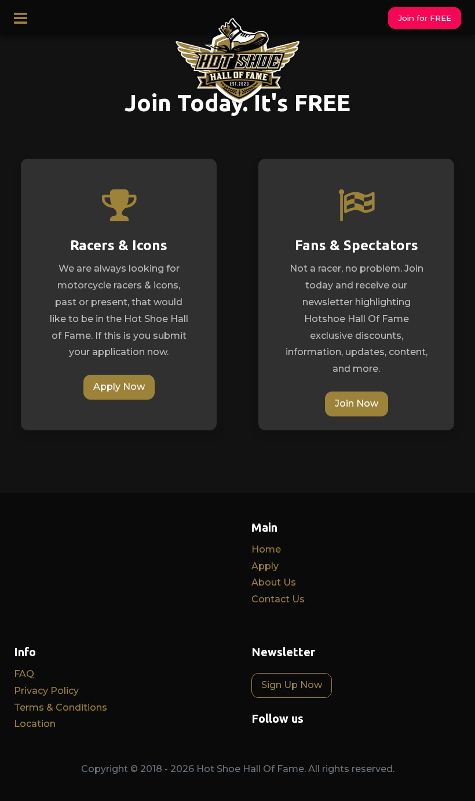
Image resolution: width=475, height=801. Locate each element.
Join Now (356, 403)
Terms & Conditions (60, 707)
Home (266, 549)
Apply (265, 566)
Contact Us (278, 599)
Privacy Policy (46, 690)
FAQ (24, 673)
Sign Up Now (291, 684)
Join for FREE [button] (424, 18)
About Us (273, 582)
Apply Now (119, 386)
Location (35, 723)
